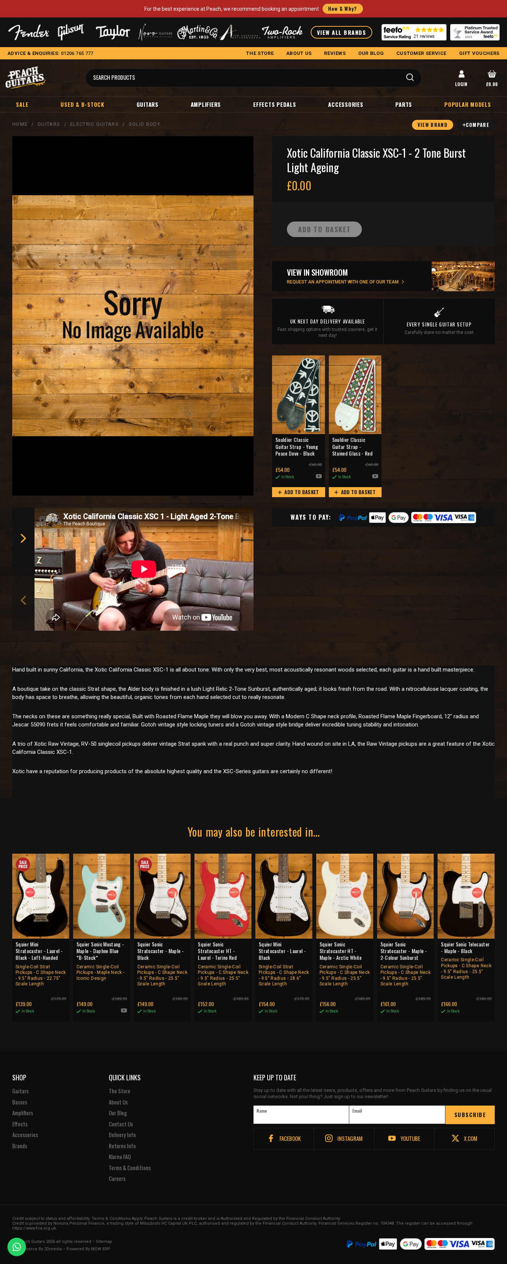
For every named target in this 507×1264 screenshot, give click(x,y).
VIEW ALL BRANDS (341, 32)
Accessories (345, 104)
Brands (19, 1146)
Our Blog (118, 1113)
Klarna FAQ (120, 1156)
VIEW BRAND (433, 124)
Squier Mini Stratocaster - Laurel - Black (284, 963)
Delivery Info (122, 1135)
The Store (119, 1091)
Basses (19, 1102)
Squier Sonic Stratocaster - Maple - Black (162, 963)
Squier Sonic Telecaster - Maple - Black (466, 960)
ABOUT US (299, 53)
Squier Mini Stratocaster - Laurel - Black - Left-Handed (41, 963)
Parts (403, 104)
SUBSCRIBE (470, 1114)
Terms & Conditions (130, 1168)
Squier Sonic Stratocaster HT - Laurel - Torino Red (223, 963)
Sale (22, 104)
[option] (146, 569)
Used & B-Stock (82, 104)
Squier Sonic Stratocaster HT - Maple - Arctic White (345, 963)
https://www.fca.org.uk (34, 1228)
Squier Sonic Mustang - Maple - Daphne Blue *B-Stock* (100, 961)
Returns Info (122, 1146)
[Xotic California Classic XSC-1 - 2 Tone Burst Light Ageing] (133, 316)
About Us (118, 1102)
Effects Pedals (274, 104)
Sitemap (104, 1242)
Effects (19, 1124)
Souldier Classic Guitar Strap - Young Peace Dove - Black (296, 446)
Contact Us (121, 1124)
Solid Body (144, 124)
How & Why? (342, 8)
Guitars (147, 104)
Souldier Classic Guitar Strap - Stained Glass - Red (352, 446)
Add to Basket (301, 492)
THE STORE (260, 53)
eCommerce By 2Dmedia (37, 1249)
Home (19, 124)
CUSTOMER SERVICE (421, 53)
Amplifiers (206, 104)
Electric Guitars (94, 124)
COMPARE (477, 124)
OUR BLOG (371, 53)
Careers (117, 1178)
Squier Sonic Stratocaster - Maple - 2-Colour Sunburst (405, 963)
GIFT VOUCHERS (479, 53)
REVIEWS (335, 53)
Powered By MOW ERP (88, 1249)
